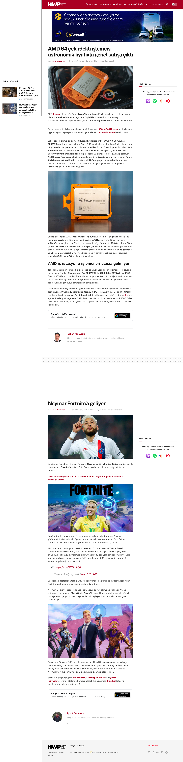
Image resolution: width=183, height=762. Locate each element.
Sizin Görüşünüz (135, 4)
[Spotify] (155, 101)
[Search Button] (167, 4)
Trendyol (111, 681)
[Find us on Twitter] (149, 752)
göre (125, 295)
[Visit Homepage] (57, 4)
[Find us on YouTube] (157, 752)
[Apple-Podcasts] (148, 101)
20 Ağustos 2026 (26, 99)
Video (119, 4)
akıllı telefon (79, 677)
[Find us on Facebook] (153, 752)
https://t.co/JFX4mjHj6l (68, 567)
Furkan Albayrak (58, 61)
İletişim (82, 746)
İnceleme (93, 4)
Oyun (99, 410)
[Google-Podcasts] (161, 101)
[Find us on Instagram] (162, 752)
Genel (88, 410)
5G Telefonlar (156, 4)
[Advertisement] (21, 39)
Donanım (89, 61)
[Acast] (167, 101)
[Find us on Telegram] (166, 752)
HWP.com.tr (74, 752)
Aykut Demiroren (58, 410)
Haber (106, 4)
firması (56, 114)
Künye (72, 746)
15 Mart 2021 (73, 61)
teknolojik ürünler (96, 677)
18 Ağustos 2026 (26, 116)
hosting (81, 752)
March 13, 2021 (89, 574)
